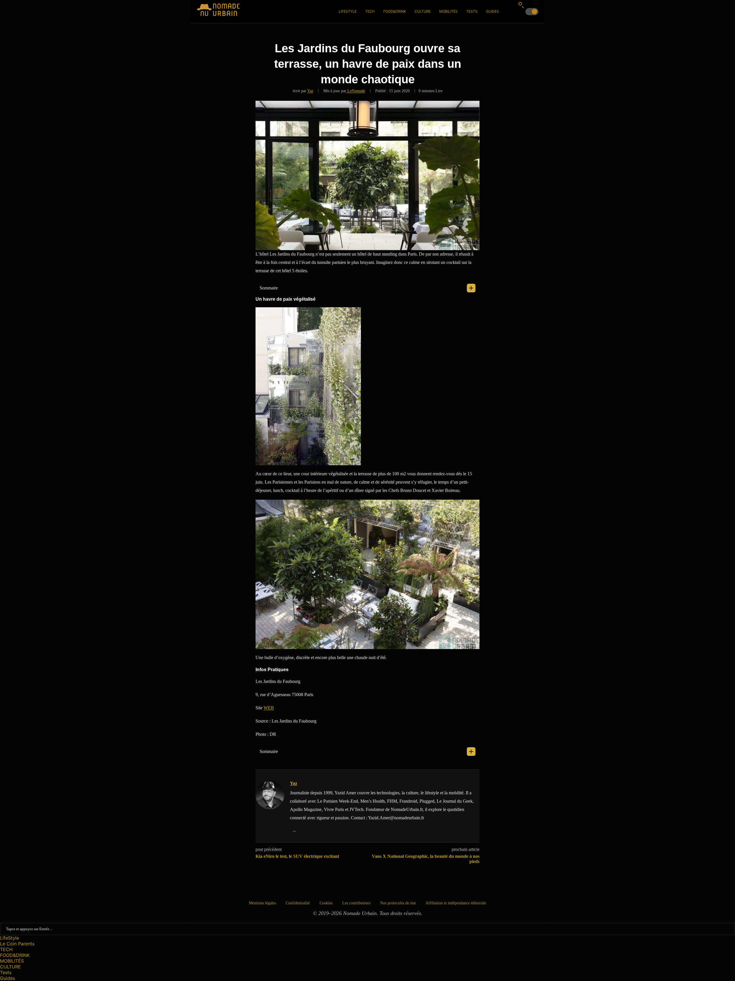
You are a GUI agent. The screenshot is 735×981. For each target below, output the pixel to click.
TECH (370, 11)
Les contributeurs (356, 903)
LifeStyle (348, 11)
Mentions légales (262, 903)
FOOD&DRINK (394, 11)
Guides (492, 11)
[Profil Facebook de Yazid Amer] (294, 829)
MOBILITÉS (448, 11)
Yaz (310, 91)
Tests (471, 11)
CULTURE (423, 11)
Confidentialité (298, 903)
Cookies (326, 903)
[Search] (521, 5)
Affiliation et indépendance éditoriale (455, 903)
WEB (269, 707)
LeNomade (355, 91)
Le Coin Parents (17, 944)
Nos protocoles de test (398, 903)
